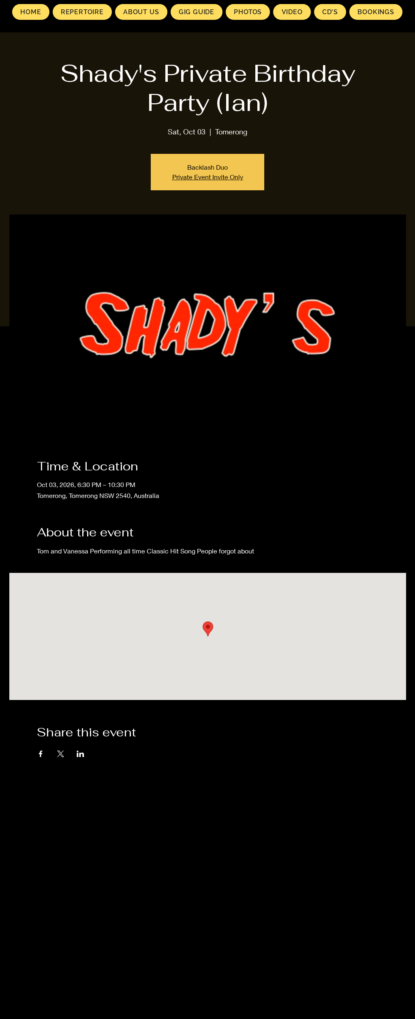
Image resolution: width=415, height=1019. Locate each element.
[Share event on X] (60, 754)
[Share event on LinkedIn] (80, 754)
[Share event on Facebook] (41, 754)
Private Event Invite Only (207, 177)
